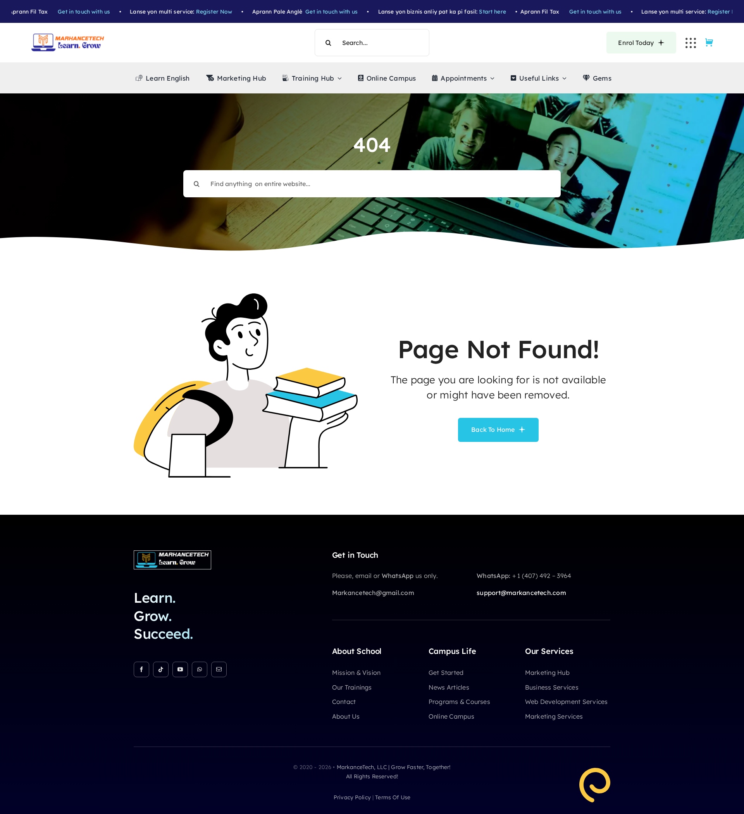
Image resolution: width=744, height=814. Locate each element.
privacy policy (352, 797)
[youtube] (180, 669)
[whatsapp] (199, 669)
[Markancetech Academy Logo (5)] (68, 36)
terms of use (392, 797)
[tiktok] (161, 669)
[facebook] (141, 669)
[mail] (219, 669)
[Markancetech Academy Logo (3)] (172, 554)
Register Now (201, 11)
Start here (479, 11)
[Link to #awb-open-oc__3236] (690, 43)
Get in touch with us (71, 11)
